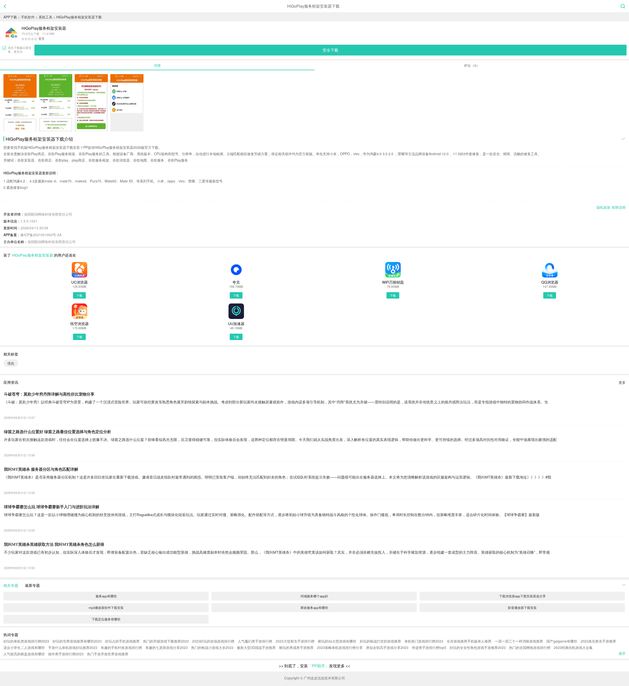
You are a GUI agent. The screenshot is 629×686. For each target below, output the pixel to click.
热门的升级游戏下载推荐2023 (166, 641)
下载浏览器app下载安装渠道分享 (522, 596)
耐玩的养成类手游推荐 (296, 647)
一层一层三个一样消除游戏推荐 (519, 641)
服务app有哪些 (106, 596)
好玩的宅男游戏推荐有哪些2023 (77, 641)
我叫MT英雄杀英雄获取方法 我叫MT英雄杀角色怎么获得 (54, 544)
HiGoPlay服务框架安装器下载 (79, 16)
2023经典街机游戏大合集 (573, 647)
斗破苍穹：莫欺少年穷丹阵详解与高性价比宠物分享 (49, 394)
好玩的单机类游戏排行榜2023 (26, 641)
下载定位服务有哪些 (106, 619)
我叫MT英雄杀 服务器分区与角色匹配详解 (41, 469)
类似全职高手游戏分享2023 (387, 647)
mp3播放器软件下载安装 (106, 607)
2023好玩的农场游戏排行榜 (213, 641)
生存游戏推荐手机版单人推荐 (469, 641)
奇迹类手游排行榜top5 (429, 647)
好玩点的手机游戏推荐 (122, 641)
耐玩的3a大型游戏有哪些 (337, 641)
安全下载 (330, 50)
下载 (79, 295)
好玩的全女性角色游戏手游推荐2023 (478, 647)
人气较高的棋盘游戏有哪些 (24, 654)
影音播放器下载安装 (522, 607)
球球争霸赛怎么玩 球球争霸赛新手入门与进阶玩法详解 (51, 507)
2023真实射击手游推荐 (598, 641)
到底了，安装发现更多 (314, 666)
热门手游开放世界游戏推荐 (107, 654)
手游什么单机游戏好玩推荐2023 (72, 647)
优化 (10, 363)
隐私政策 (603, 207)
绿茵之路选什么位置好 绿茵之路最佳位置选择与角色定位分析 (57, 432)
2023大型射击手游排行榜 (295, 641)
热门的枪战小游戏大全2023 (212, 647)
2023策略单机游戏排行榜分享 (340, 647)
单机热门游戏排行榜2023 (423, 641)
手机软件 (28, 16)
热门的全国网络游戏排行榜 (529, 647)
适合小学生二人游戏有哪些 (24, 647)
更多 (622, 382)
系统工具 (45, 16)
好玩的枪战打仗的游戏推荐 (380, 641)
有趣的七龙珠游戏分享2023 (166, 647)
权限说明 (619, 207)
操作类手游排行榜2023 (66, 654)
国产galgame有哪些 (561, 641)
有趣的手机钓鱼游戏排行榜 (121, 647)
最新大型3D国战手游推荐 (256, 647)
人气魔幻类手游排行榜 (255, 641)
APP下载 (10, 16)
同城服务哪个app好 (314, 596)
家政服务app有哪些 (314, 607)
